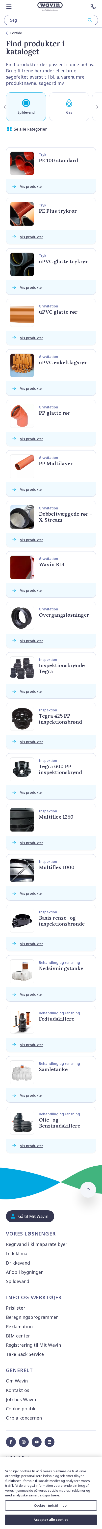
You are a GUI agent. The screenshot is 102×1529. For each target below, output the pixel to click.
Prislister (15, 1308)
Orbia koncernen (24, 1418)
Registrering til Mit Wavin (33, 1345)
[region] (51, 1493)
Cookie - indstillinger (51, 1505)
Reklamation (19, 1327)
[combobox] (51, 20)
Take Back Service (25, 1354)
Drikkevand (18, 1263)
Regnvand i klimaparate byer (36, 1244)
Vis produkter (31, 186)
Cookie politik (20, 1409)
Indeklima (16, 1253)
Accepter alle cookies (51, 1519)
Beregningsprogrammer (32, 1317)
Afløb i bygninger (24, 1272)
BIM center (18, 1336)
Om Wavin (17, 1381)
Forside (16, 33)
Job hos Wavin (21, 1399)
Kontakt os (17, 1390)
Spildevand (17, 1281)
